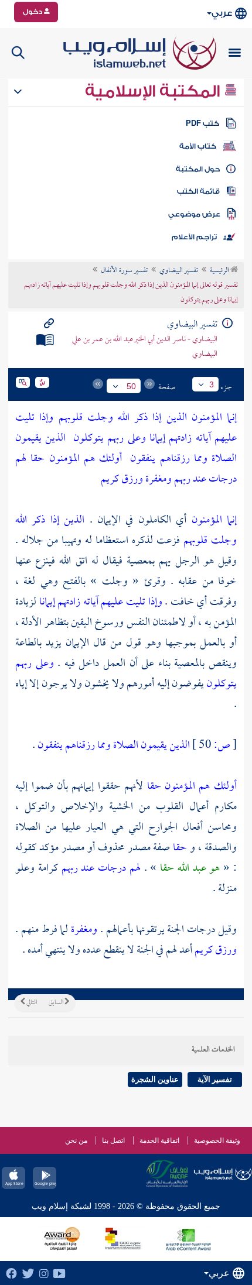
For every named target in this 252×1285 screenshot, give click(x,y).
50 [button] (131, 386)
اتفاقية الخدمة (159, 1140)
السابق (56, 1003)
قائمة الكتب (198, 191)
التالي (31, 1003)
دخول (33, 12)
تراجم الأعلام (194, 237)
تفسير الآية (214, 1079)
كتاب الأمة (197, 146)
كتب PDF (202, 123)
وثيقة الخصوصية (217, 1140)
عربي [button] (222, 13)
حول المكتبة (198, 169)
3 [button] (211, 384)
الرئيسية (220, 271)
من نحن (76, 1140)
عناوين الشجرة (155, 1079)
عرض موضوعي (194, 214)
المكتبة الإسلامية (154, 91)
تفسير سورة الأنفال (124, 271)
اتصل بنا (113, 1140)
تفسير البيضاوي (178, 271)
